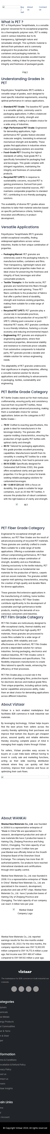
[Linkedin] (28, 989)
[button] (23, 2)
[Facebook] (14, 989)
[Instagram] (36, 989)
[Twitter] (21, 989)
